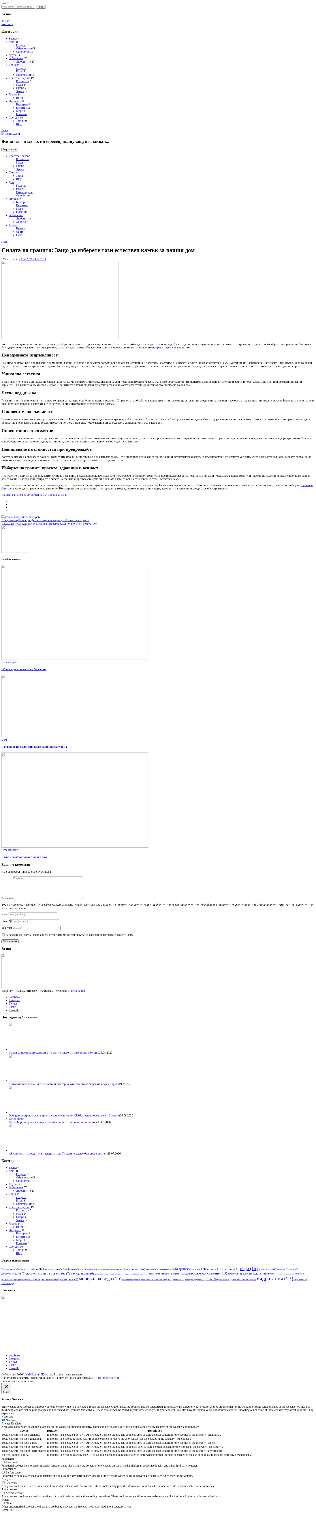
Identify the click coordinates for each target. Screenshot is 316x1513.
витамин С (214, 1269)
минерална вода (100, 1278)
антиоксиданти (135, 1269)
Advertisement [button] (9, 1489)
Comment (7, 898)
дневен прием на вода (106, 1274)
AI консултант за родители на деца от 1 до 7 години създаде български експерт (58, 1153)
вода (249, 1268)
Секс (19, 234)
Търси (40, 6)
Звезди (20, 120)
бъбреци (183, 1269)
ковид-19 (41, 1279)
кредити (21, 68)
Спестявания (24, 74)
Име (4, 914)
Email (4, 921)
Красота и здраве (19, 78)
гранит (5, 494)
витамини (231, 1269)
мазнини (53, 1280)
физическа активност (243, 1279)
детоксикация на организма (48, 1273)
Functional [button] (7, 1458)
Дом (11, 41)
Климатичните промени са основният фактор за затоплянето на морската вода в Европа (64, 1084)
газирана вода (267, 1269)
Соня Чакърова (71, 1269)
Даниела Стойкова (31, 1269)
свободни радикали (195, 1280)
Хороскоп (22, 221)
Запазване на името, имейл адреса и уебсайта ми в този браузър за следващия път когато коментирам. (69, 934)
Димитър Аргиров (52, 1269)
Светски (14, 117)
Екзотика (22, 107)
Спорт (20, 87)
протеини (178, 1280)
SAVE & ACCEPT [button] (12, 1509)
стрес (212, 1279)
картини (21, 1280)
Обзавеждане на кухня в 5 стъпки (23, 669)
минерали (69, 1279)
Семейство (23, 51)
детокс (293, 1269)
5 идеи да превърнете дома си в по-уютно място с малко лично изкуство (54, 1052)
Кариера (14, 64)
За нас (5, 20)
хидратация (275, 1278)
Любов (13, 94)
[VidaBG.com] (10, 133)
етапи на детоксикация (136, 1274)
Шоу (19, 124)
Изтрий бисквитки (107, 1377)
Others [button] (5, 1499)
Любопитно (23, 61)
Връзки (20, 97)
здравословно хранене (205, 1273)
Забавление (16, 58)
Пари (19, 71)
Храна (20, 91)
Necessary (12, 1420)
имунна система (285, 1274)
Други (13, 55)
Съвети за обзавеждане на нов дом (24, 857)
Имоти (20, 188)
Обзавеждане (24, 48)
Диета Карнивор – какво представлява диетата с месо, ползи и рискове (53, 1122)
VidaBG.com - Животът (37, 1374)
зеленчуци (235, 1273)
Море (19, 110)
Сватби (20, 231)
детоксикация (13, 1273)
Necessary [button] (7, 1416)
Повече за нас (76, 990)
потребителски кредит (160, 1280)
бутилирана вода (165, 1269)
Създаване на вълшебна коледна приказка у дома (34, 746)
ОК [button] (91, 1377)
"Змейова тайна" (10, 1269)
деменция (282, 1269)
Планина (21, 114)
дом (121, 1274)
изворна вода (252, 1273)
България (22, 104)
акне (83, 1269)
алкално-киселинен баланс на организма (106, 1269)
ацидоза (151, 1269)
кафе (31, 1280)
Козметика (22, 81)
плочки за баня (57, 494)
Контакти (7, 24)
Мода (19, 84)
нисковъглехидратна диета (135, 1280)
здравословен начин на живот (166, 1273)
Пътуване (15, 101)
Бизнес (13, 38)
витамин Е (199, 1269)
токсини (224, 1279)
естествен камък (37, 494)
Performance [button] (8, 1468)
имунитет (269, 1273)
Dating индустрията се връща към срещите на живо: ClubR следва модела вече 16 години (64, 1115)
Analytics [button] (6, 1479)
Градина (21, 45)
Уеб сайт (6, 927)
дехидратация (82, 1273)
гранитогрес (163, 347)
